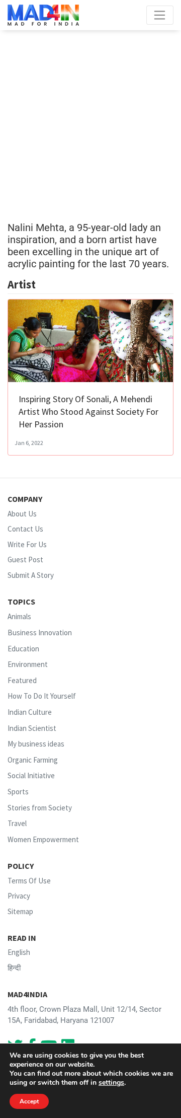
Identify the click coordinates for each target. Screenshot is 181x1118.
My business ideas (36, 744)
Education (23, 648)
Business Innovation (40, 632)
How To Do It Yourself (42, 696)
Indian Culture (30, 712)
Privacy (19, 896)
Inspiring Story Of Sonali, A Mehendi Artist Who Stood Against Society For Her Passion (88, 411)
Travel (17, 823)
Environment (28, 664)
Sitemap (20, 911)
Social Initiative (31, 776)
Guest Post (25, 559)
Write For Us (27, 544)
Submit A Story (31, 575)
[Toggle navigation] (159, 15)
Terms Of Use (29, 880)
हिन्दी (14, 968)
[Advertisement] (90, 125)
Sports (18, 791)
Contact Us (25, 529)
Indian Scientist (32, 728)
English (19, 952)
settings (111, 1082)
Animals (19, 616)
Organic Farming (33, 760)
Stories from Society (40, 807)
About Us (22, 513)
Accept (29, 1101)
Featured (22, 680)
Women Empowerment (43, 839)
